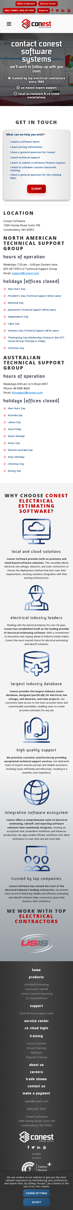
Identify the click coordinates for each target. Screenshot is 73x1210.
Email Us (43, 10)
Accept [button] (36, 1202)
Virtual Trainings (36, 1048)
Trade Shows (36, 1079)
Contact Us (36, 1086)
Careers (36, 1071)
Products (36, 977)
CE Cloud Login (36, 1028)
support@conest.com (25, 273)
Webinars (36, 1052)
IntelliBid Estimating (36, 984)
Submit (36, 188)
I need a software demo (25, 141)
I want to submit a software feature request (37, 162)
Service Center (48, 3)
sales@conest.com (37, 1101)
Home (36, 969)
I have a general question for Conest (32, 152)
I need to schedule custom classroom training (33, 169)
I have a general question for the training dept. (35, 176)
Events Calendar (36, 1043)
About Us (36, 1064)
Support (36, 1005)
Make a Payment (26, 3)
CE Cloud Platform (36, 998)
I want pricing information (26, 147)
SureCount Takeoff (36, 989)
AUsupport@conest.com (27, 392)
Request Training (36, 1057)
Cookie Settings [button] (36, 1193)
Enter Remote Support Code (36, 1013)
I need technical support (25, 157)
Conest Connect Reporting (36, 993)
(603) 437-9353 (19, 10)
